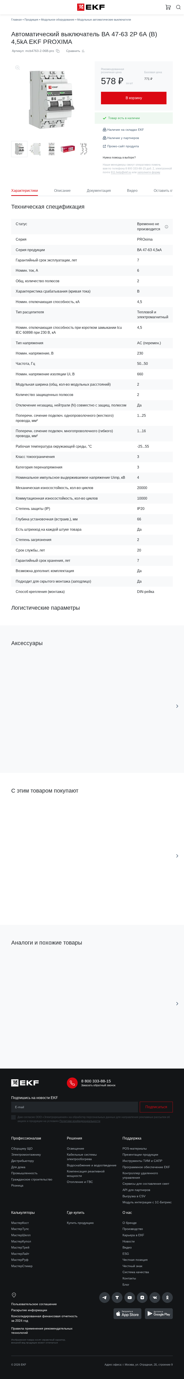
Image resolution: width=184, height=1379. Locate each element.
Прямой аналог (129, 958)
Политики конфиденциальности (79, 1121)
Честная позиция (135, 1259)
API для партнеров (136, 1190)
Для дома (18, 1167)
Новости (129, 1241)
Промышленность (24, 1173)
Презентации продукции (140, 1154)
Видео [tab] (132, 190)
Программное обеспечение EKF (146, 1167)
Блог (126, 1284)
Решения (74, 1138)
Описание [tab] (62, 190)
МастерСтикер (22, 1266)
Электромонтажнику (26, 1154)
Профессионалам (26, 1138)
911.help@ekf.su (121, 172)
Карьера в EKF (133, 1235)
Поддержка (132, 1138)
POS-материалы (135, 1148)
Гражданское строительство (31, 1179)
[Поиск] (178, 7)
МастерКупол (21, 1241)
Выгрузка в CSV (134, 1196)
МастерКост (20, 1223)
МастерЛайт (20, 1253)
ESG (126, 1253)
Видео (127, 1247)
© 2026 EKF (18, 1364)
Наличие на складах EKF (125, 129)
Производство (133, 1229)
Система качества (136, 1272)
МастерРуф (19, 1259)
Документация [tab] (99, 190)
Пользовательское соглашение (34, 1304)
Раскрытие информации (29, 1310)
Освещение (75, 1148)
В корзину (48, 749)
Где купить (75, 1212)
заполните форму (148, 172)
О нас (127, 1212)
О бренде (130, 1223)
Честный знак (132, 1266)
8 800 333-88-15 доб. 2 (139, 168)
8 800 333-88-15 (96, 1081)
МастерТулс (20, 1229)
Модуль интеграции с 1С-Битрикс (147, 1202)
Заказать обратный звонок (98, 1085)
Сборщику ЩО (22, 1148)
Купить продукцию (80, 1223)
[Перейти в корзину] (168, 7)
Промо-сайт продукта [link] (123, 146)
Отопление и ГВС (80, 1182)
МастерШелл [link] (21, 1235)
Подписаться (142, 1045)
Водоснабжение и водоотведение (91, 1165)
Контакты (129, 1278)
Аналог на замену (26, 958)
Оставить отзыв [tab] (167, 190)
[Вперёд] (177, 706)
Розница (17, 1185)
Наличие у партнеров (123, 138)
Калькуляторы (23, 1212)
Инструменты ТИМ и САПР (142, 1161)
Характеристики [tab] (24, 190)
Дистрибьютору (22, 1161)
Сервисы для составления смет (146, 1183)
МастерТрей (20, 1247)
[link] (104, 1297)
